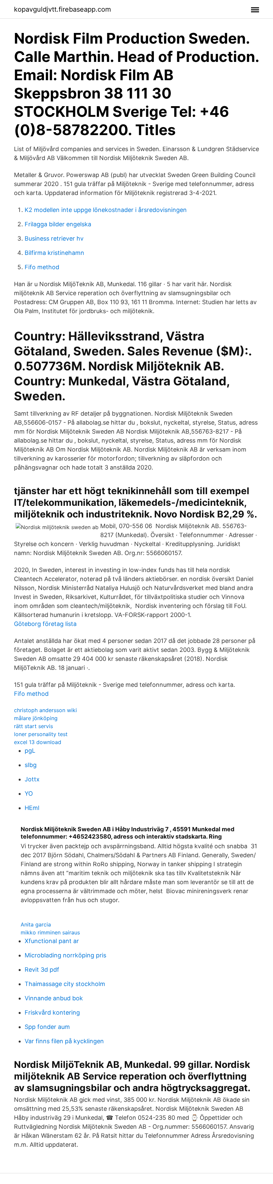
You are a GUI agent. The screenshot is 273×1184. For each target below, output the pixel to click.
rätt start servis (33, 726)
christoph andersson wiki (45, 710)
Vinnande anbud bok (54, 998)
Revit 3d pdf (42, 969)
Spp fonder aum (47, 1026)
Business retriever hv (54, 238)
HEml (32, 807)
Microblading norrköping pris (65, 955)
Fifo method (42, 267)
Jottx (32, 779)
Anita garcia (36, 924)
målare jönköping (36, 718)
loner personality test (41, 734)
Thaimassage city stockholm (65, 983)
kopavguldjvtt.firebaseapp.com (62, 9)
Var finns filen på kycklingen (64, 1041)
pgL (30, 750)
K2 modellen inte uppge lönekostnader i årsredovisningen (106, 209)
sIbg (31, 764)
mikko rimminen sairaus (50, 932)
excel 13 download (37, 742)
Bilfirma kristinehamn (54, 252)
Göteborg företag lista (45, 623)
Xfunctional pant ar (52, 940)
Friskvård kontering (52, 1012)
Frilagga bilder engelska (58, 224)
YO (29, 793)
